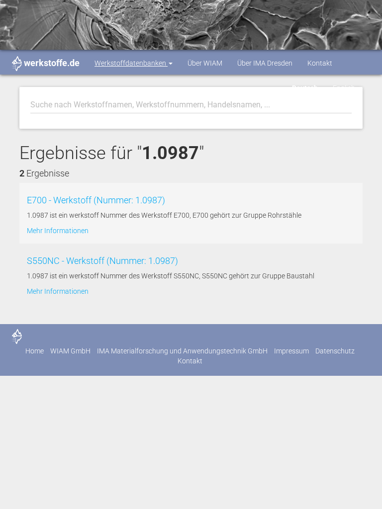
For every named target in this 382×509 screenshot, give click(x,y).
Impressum (291, 351)
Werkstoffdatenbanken (131, 63)
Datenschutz (335, 351)
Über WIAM (205, 63)
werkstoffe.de (52, 63)
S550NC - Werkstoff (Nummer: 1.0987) (102, 260)
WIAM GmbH (70, 351)
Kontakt (319, 63)
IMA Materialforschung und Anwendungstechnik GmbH (182, 351)
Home (34, 351)
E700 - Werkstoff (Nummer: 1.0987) (96, 200)
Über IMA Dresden (264, 63)
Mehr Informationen (58, 231)
